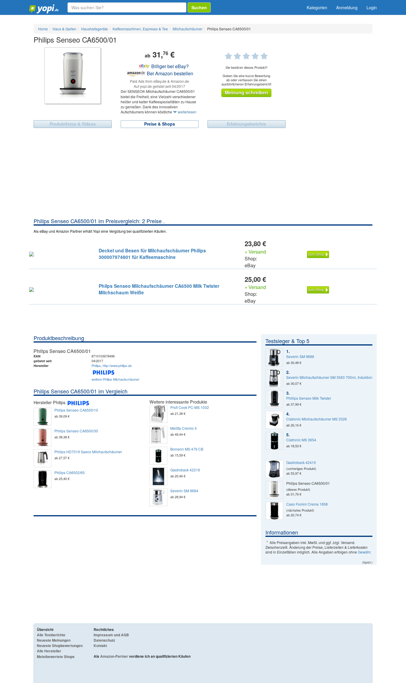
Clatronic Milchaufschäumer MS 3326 (316, 419)
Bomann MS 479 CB (186, 449)
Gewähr (364, 551)
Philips (96, 365)
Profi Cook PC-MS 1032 (189, 407)
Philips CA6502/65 (69, 472)
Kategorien (317, 7)
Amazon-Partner (114, 656)
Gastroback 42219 (185, 470)
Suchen (199, 7)
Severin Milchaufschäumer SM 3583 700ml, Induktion (329, 377)
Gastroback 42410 (301, 462)
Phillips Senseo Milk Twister (308, 398)
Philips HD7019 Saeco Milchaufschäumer (88, 451)
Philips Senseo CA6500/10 (76, 410)
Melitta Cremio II (183, 428)
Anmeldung (347, 7)
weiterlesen (186, 111)
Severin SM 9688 (300, 356)
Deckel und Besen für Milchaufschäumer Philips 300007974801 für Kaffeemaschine (152, 253)
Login (371, 7)
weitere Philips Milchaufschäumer (115, 379)
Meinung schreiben (246, 92)
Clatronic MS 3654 (301, 439)
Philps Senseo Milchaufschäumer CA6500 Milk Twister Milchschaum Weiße (159, 289)
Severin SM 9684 (184, 490)
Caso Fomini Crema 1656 (307, 504)
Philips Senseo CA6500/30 (76, 431)
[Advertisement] (203, 172)
